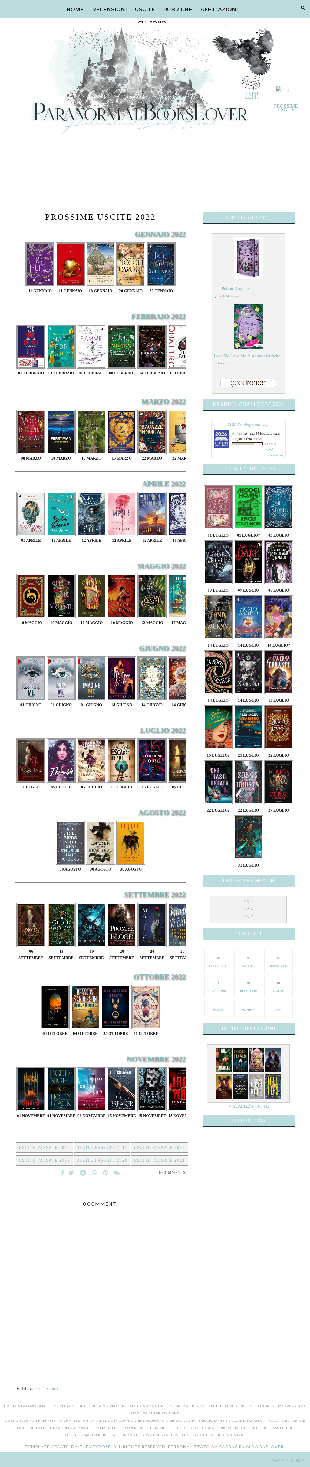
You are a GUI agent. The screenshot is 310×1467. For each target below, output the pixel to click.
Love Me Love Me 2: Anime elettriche (247, 356)
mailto (278, 991)
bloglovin (248, 991)
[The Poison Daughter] (248, 277)
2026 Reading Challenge (248, 424)
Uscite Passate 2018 (159, 1147)
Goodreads (218, 966)
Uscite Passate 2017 (102, 1147)
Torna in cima (286, 1460)
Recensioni (109, 9)
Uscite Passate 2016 (44, 1147)
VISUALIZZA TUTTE (248, 1106)
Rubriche (177, 9)
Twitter (248, 966)
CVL (278, 1010)
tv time (248, 1010)
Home (75, 9)
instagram (278, 966)
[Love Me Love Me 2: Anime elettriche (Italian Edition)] (248, 348)
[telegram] (83, 1172)
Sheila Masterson (228, 296)
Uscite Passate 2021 (159, 1160)
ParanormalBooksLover (251, 1446)
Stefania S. (224, 363)
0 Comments (172, 1173)
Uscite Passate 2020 (102, 1160)
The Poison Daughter (232, 288)
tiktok (218, 1010)
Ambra (237, 433)
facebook (218, 991)
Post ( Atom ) (46, 1388)
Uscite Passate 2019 (44, 1160)
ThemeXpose (95, 1446)
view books (276, 455)
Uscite (145, 9)
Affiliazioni (219, 9)
